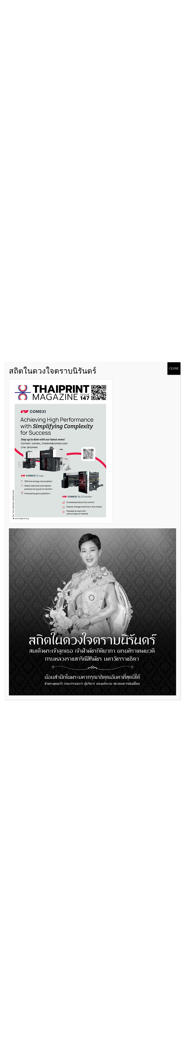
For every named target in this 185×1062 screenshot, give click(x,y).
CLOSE (173, 368)
